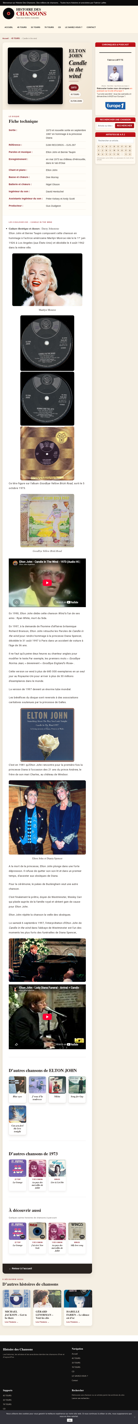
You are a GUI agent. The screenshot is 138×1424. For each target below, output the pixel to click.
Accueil (9, 27)
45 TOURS (22, 27)
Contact (91, 27)
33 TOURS (35, 27)
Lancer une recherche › (81, 1398)
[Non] (134, 1417)
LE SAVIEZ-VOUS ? (73, 27)
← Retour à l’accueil (20, 1268)
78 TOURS (49, 27)
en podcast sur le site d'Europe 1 (114, 89)
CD (59, 27)
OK (70, 1420)
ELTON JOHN (76, 101)
